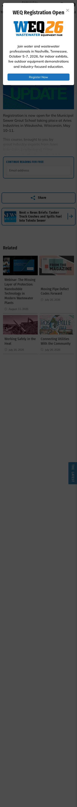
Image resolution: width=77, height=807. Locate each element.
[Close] (67, 10)
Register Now (38, 77)
